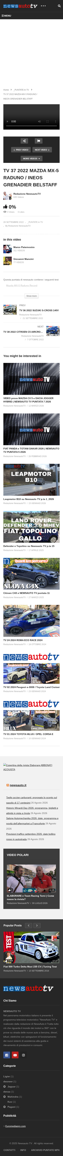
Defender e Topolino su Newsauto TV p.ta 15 (28, 546)
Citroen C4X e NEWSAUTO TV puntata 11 (26, 593)
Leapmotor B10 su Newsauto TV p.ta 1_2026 (28, 499)
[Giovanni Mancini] (7, 261)
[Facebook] (6, 1055)
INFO (23, 1150)
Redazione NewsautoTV (27, 193)
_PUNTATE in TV (35, 222)
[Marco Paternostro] (7, 249)
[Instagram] (23, 1055)
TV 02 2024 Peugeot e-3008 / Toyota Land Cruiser (31, 687)
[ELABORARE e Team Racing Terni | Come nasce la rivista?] (31, 878)
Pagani (11, 1106)
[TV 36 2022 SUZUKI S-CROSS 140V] (31, 315)
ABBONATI (46, 765)
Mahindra (13, 1096)
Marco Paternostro (24, 247)
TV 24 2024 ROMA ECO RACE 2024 (23, 640)
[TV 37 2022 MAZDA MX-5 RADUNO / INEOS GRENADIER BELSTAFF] (31, 379)
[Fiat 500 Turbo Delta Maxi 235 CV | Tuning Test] (31, 947)
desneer (8, 1081)
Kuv (10, 1101)
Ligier (7, 1076)
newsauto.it (18, 785)
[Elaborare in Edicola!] (22, 765)
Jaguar (11, 1086)
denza (7, 1091)
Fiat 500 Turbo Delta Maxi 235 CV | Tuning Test (30, 966)
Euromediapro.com (15, 1126)
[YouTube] (15, 1055)
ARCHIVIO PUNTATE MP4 (45, 1150)
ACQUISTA (9, 769)
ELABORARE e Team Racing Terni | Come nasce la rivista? (30, 897)
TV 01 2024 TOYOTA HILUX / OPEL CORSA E (28, 734)
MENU (7, 15)
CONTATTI (9, 1150)
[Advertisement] (31, 52)
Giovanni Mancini (23, 259)
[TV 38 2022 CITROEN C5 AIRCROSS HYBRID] (31, 336)
